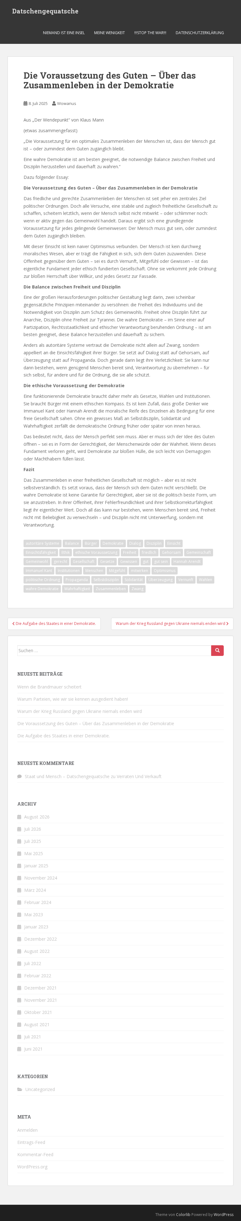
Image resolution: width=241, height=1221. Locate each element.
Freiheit (129, 552)
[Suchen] (217, 650)
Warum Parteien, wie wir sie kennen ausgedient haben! (72, 699)
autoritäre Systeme (42, 543)
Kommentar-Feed (35, 1154)
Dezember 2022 (40, 939)
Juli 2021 (32, 1037)
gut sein (161, 561)
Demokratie (113, 543)
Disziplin (154, 543)
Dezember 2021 (40, 988)
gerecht (60, 561)
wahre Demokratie (42, 588)
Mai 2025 (33, 853)
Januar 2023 (36, 927)
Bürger (91, 543)
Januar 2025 (36, 866)
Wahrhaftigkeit (77, 588)
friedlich (149, 552)
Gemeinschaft (198, 552)
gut (145, 561)
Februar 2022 (37, 976)
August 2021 (37, 1024)
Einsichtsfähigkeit (41, 552)
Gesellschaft (83, 561)
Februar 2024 (37, 902)
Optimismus (164, 570)
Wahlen (205, 579)
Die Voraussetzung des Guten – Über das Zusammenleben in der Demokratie (95, 723)
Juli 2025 (32, 841)
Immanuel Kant (39, 570)
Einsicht (173, 543)
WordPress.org (32, 1167)
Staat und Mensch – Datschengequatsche (67, 776)
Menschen (94, 570)
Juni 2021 (33, 1049)
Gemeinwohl (37, 561)
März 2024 (35, 890)
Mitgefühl (117, 570)
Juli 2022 (32, 963)
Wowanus (66, 103)
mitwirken (139, 570)
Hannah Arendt (187, 561)
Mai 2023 (33, 914)
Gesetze (107, 561)
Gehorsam (171, 552)
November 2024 (40, 878)
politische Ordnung (43, 579)
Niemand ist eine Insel (64, 32)
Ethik (66, 552)
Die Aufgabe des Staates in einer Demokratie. (63, 736)
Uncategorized (40, 1089)
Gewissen (128, 561)
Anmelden (27, 1130)
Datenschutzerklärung (200, 32)
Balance (72, 543)
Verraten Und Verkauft (139, 776)
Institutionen (69, 570)
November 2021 (40, 1000)
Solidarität (134, 579)
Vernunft (185, 579)
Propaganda (77, 579)
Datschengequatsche (45, 11)
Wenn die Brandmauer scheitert (49, 687)
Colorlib (183, 1214)
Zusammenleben (111, 588)
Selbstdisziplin (106, 579)
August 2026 (37, 817)
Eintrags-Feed (31, 1142)
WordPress (223, 1214)
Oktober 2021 (38, 1012)
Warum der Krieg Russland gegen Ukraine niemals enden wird (79, 711)
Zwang (137, 588)
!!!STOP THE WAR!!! (150, 32)
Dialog (135, 543)
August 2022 (37, 951)
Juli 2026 (32, 829)
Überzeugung (160, 579)
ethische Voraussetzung (96, 552)
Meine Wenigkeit (109, 32)
